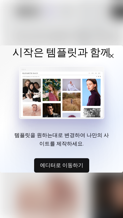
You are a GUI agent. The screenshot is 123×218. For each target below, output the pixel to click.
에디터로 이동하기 (61, 165)
